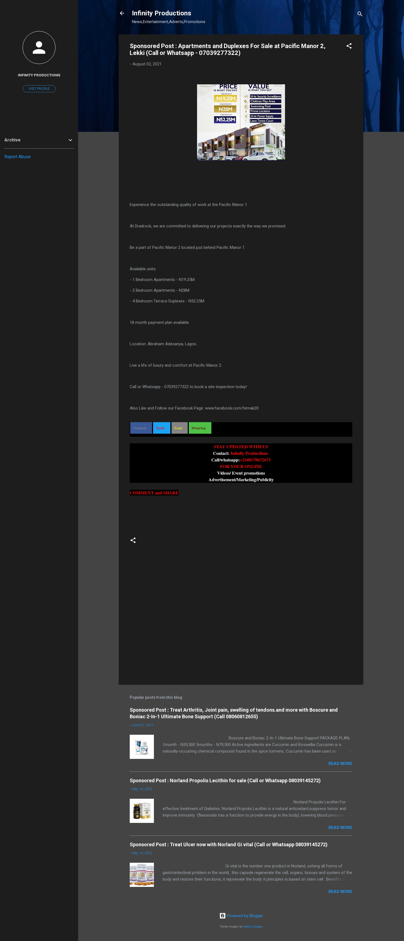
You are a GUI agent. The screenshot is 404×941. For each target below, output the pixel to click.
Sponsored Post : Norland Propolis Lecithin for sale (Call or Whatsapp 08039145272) (225, 780)
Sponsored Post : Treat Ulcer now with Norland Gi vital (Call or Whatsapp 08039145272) (229, 844)
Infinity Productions (161, 13)
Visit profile (39, 89)
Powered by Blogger (244, 915)
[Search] (360, 15)
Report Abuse (17, 156)
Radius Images (253, 926)
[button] (349, 47)
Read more (340, 763)
